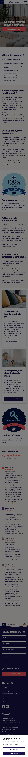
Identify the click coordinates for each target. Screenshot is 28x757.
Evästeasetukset (14, 749)
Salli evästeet (14, 753)
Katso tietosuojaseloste (15, 744)
